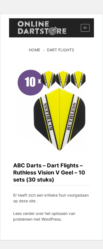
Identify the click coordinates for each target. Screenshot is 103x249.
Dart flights (60, 50)
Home (34, 50)
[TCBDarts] (42, 27)
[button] (85, 28)
